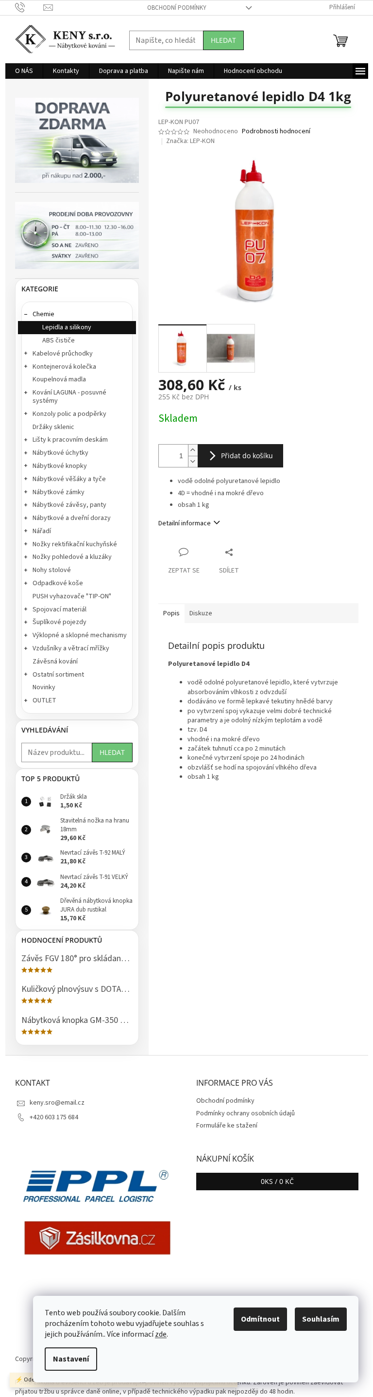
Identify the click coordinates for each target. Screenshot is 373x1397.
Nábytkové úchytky (60, 453)
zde (161, 1334)
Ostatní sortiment (58, 675)
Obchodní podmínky (176, 7)
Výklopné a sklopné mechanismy (80, 635)
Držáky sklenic (53, 427)
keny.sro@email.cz (57, 1103)
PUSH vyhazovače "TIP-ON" (72, 596)
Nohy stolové (52, 570)
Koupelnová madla (59, 379)
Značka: (190, 141)
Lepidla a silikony (66, 327)
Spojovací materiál (59, 609)
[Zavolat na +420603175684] (29, 7)
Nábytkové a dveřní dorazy (72, 518)
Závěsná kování (55, 661)
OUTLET (44, 700)
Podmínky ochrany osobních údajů (245, 1113)
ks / (277, 1181)
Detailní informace (184, 523)
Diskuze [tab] (200, 613)
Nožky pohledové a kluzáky (72, 557)
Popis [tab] (171, 613)
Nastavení (71, 1359)
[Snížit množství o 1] (193, 461)
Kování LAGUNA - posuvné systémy (69, 397)
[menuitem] (24, 71)
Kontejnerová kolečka (64, 367)
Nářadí (42, 531)
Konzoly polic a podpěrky (69, 414)
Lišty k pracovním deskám (70, 440)
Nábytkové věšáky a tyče (69, 479)
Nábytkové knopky (60, 466)
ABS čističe (58, 340)
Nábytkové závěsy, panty (69, 505)
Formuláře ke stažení (226, 1125)
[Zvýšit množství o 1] (193, 450)
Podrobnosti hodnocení (276, 131)
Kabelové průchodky (63, 353)
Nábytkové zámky (59, 492)
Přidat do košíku (247, 455)
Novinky (44, 687)
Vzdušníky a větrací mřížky (71, 648)
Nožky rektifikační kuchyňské (75, 544)
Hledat (223, 40)
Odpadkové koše (58, 583)
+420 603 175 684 (54, 1117)
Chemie (43, 314)
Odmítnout (260, 1319)
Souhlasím (320, 1319)
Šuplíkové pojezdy (59, 622)
